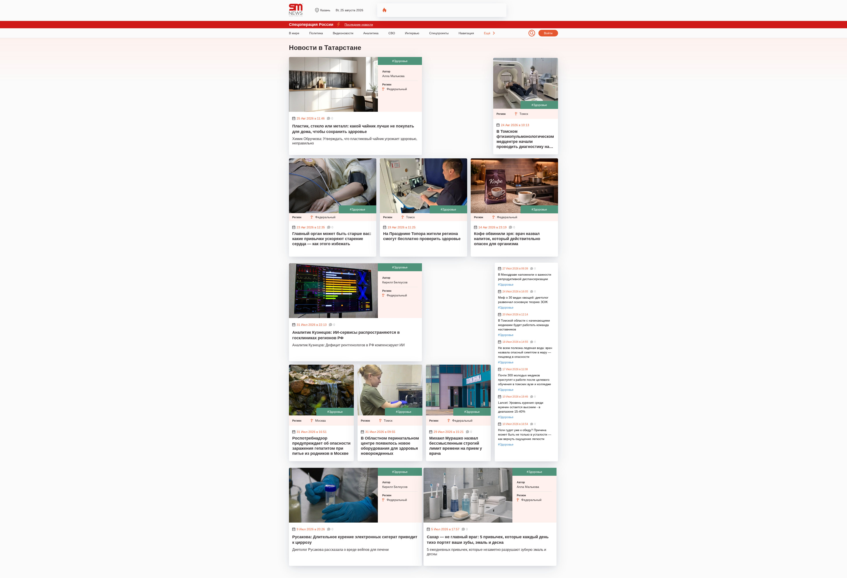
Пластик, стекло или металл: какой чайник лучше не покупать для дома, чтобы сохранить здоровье (353, 129)
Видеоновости (343, 33)
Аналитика (371, 33)
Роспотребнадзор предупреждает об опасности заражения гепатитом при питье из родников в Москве (321, 446)
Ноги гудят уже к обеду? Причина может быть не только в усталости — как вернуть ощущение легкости (524, 434)
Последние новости (359, 24)
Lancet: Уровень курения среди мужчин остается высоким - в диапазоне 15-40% (520, 407)
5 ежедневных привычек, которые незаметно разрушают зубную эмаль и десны (486, 552)
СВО (391, 33)
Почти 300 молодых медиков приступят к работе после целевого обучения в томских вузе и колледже (524, 379)
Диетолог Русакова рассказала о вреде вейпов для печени (340, 549)
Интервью (412, 33)
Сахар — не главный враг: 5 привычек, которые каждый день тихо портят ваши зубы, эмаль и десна (488, 540)
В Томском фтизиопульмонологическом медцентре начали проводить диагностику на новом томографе (525, 139)
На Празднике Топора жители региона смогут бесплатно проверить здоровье (422, 236)
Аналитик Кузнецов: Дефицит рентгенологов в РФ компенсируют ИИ (348, 345)
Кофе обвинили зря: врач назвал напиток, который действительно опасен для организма (507, 238)
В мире (294, 33)
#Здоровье (400, 61)
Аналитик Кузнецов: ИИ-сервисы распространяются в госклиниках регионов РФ (346, 335)
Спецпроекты (439, 33)
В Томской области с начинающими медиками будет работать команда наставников (524, 325)
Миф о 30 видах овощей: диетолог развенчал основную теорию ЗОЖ (523, 300)
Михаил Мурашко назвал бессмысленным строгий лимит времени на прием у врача (455, 446)
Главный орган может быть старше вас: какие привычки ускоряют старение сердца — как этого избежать (331, 238)
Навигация (466, 33)
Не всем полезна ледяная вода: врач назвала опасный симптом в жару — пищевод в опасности (525, 352)
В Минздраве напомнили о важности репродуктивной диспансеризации (524, 277)
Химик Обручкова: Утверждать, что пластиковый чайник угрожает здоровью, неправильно (354, 141)
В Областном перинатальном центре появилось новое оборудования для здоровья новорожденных (390, 446)
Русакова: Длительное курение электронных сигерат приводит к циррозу (354, 540)
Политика (316, 33)
